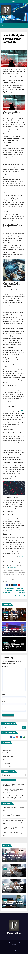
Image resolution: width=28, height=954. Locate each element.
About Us (7, 948)
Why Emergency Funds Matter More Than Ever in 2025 (13, 903)
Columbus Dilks (6, 784)
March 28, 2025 (8, 905)
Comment (5, 666)
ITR (3, 759)
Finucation (6, 17)
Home (3, 948)
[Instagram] (17, 737)
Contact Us (12, 948)
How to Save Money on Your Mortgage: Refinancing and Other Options (20, 592)
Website (4, 708)
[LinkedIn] (21, 737)
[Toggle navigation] (25, 25)
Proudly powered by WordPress (9, 942)
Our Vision (17, 948)
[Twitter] (14, 737)
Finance (4, 746)
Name (3, 694)
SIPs (22, 410)
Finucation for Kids (7, 756)
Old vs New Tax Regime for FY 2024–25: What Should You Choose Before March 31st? (13, 797)
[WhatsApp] (24, 737)
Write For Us (14, 950)
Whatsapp (13, 567)
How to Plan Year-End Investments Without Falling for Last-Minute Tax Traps (13, 791)
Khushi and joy (6, 763)
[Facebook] (11, 737)
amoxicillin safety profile (8, 795)
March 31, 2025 (8, 859)
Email (8, 567)
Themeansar (13, 944)
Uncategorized (6, 767)
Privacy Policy (23, 948)
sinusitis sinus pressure (8, 789)
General (4, 752)
